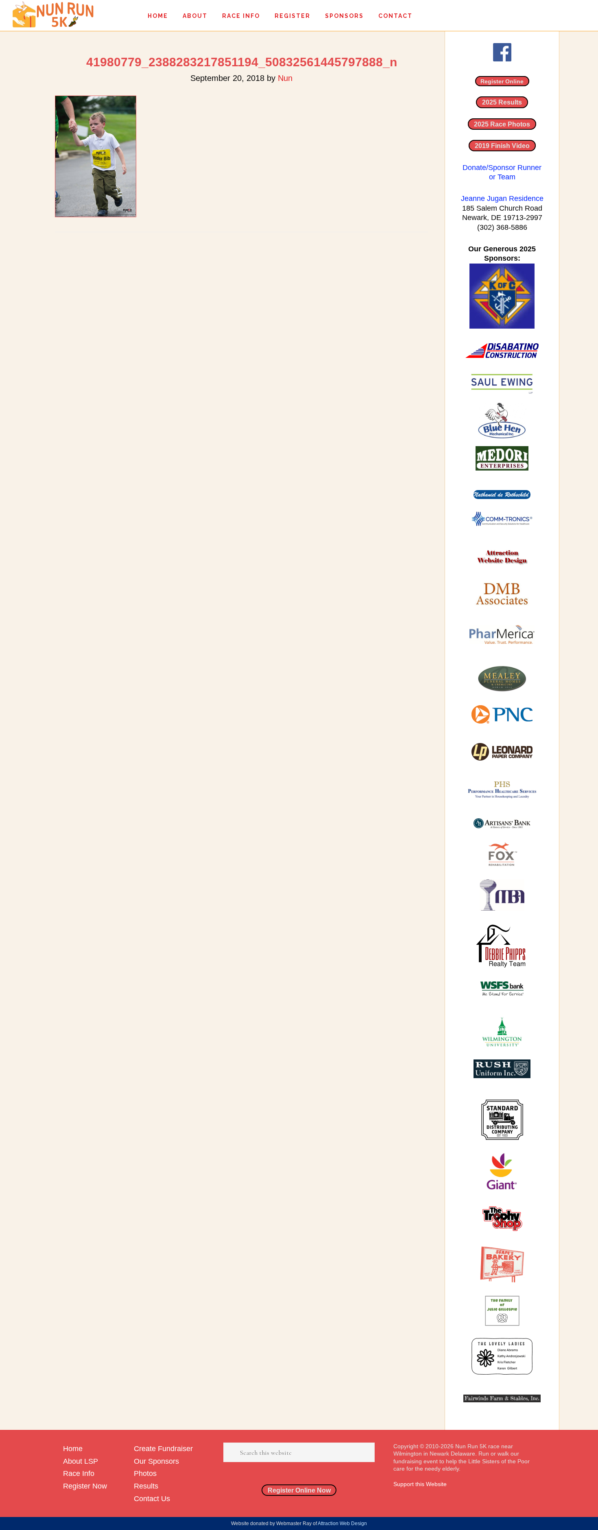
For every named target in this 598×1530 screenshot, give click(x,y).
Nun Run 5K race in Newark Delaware (53, 14)
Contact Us (152, 1499)
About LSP (80, 1461)
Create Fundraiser (163, 1449)
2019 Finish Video (502, 145)
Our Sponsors (156, 1461)
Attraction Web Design (342, 1523)
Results (146, 1486)
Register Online (502, 81)
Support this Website (420, 1484)
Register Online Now (299, 1490)
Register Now (85, 1486)
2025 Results (502, 102)
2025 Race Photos (502, 124)
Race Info (78, 1473)
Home (73, 1449)
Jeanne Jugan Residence (502, 198)
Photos (145, 1473)
